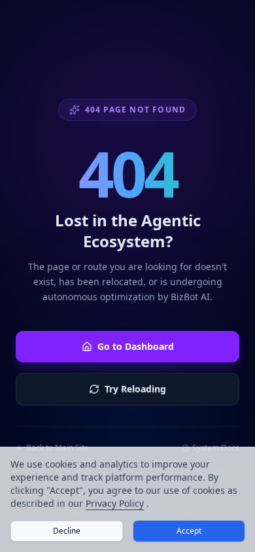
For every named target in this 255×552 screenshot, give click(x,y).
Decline (66, 530)
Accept (189, 530)
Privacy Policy (115, 503)
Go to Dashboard (135, 346)
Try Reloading (135, 389)
